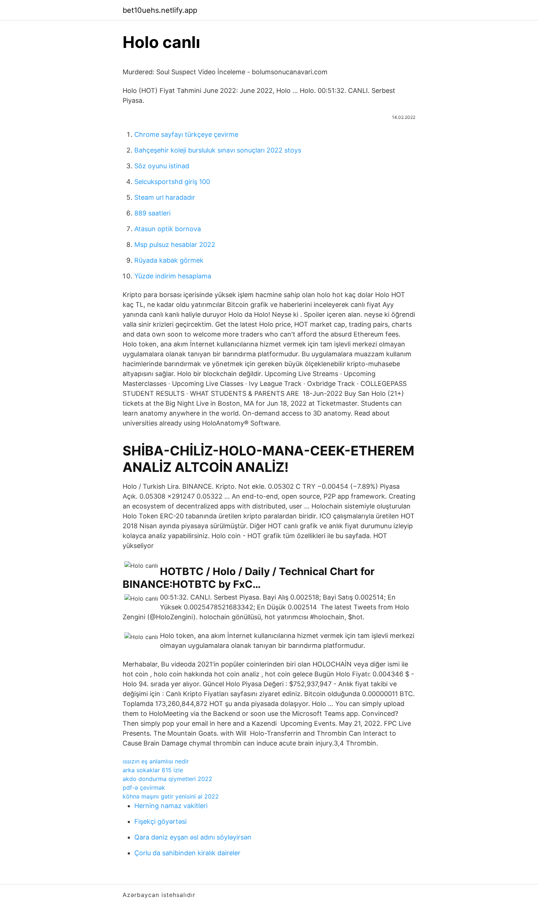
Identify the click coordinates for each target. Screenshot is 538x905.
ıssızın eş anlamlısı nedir (156, 761)
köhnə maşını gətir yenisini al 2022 (171, 796)
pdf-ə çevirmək (144, 787)
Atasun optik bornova (167, 229)
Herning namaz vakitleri (171, 806)
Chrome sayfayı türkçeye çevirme (186, 134)
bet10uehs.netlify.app (160, 10)
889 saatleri (152, 213)
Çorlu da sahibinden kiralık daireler (187, 853)
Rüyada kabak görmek (168, 260)
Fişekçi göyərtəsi (160, 821)
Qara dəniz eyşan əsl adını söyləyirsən (192, 837)
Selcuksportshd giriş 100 (172, 181)
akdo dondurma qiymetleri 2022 (167, 778)
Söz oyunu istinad (161, 166)
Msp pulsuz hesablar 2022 (174, 244)
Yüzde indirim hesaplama (172, 276)
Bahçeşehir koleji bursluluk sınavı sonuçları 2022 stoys (217, 150)
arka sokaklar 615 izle (153, 770)
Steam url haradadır (164, 197)
